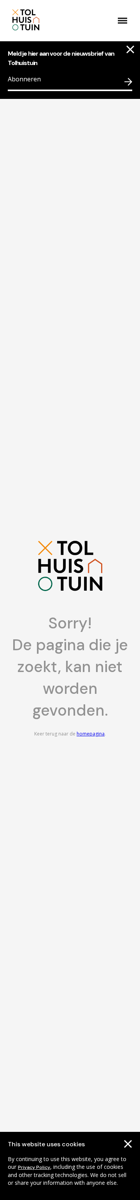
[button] (122, 20)
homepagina (91, 733)
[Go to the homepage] (46, 20)
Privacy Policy (34, 1167)
